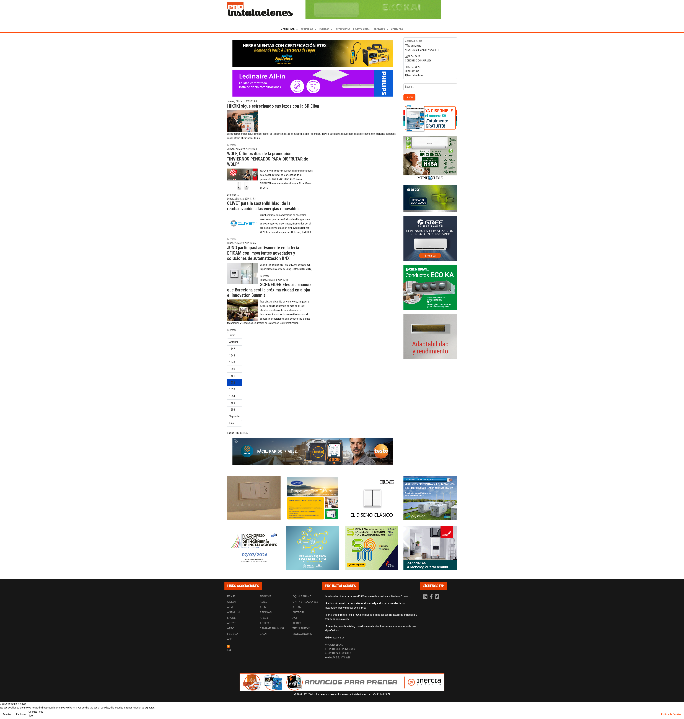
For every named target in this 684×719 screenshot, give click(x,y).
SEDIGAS (266, 612)
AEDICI (296, 623)
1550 (232, 369)
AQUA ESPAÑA (301, 596)
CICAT (264, 633)
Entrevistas (343, 29)
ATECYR (265, 617)
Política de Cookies (671, 714)
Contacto (397, 29)
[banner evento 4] (430, 498)
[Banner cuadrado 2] (430, 158)
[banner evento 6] (312, 548)
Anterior (233, 342)
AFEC (230, 628)
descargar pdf (338, 637)
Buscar (409, 97)
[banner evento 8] (430, 548)
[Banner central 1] (312, 53)
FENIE (231, 596)
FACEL (231, 617)
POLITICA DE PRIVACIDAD (342, 649)
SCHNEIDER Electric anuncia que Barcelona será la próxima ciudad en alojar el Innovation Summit (269, 290)
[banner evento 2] (312, 498)
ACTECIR (265, 623)
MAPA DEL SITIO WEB (340, 657)
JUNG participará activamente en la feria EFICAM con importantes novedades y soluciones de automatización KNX (263, 253)
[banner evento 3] (371, 498)
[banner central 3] (312, 83)
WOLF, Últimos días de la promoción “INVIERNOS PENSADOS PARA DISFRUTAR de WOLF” (267, 159)
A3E (229, 639)
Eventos (324, 29)
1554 (232, 396)
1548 (232, 355)
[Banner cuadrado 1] (430, 118)
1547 (232, 348)
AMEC (264, 601)
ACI (294, 617)
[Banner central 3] (312, 451)
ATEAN (296, 607)
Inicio (232, 335)
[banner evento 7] (371, 548)
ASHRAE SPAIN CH (272, 628)
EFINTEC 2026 (412, 71)
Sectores (379, 29)
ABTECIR (298, 612)
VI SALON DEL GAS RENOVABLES (422, 49)
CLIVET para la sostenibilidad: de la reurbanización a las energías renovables (263, 206)
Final (231, 423)
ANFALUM (233, 612)
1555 (232, 403)
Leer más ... (233, 145)
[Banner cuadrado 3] (430, 198)
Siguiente (234, 416)
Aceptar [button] (7, 714)
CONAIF (232, 601)
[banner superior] (373, 9)
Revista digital (362, 29)
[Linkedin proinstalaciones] (425, 597)
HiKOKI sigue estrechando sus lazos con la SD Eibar (273, 106)
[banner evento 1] (253, 498)
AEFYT (231, 623)
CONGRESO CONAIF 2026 (418, 60)
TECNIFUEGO (301, 628)
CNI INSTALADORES (305, 601)
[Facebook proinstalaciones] (431, 597)
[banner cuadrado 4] (430, 238)
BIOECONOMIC (302, 633)
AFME (231, 607)
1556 (232, 409)
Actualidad (288, 29)
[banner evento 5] (253, 548)
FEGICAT (265, 596)
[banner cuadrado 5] (430, 287)
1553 (232, 389)
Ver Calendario (415, 75)
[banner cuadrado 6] (430, 336)
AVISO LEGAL (336, 644)
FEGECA (232, 633)
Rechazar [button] (21, 714)
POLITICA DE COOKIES (340, 653)
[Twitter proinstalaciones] (437, 597)
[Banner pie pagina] (342, 682)
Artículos (307, 29)
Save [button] (30, 715)
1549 (232, 362)
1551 (232, 375)
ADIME (264, 607)
